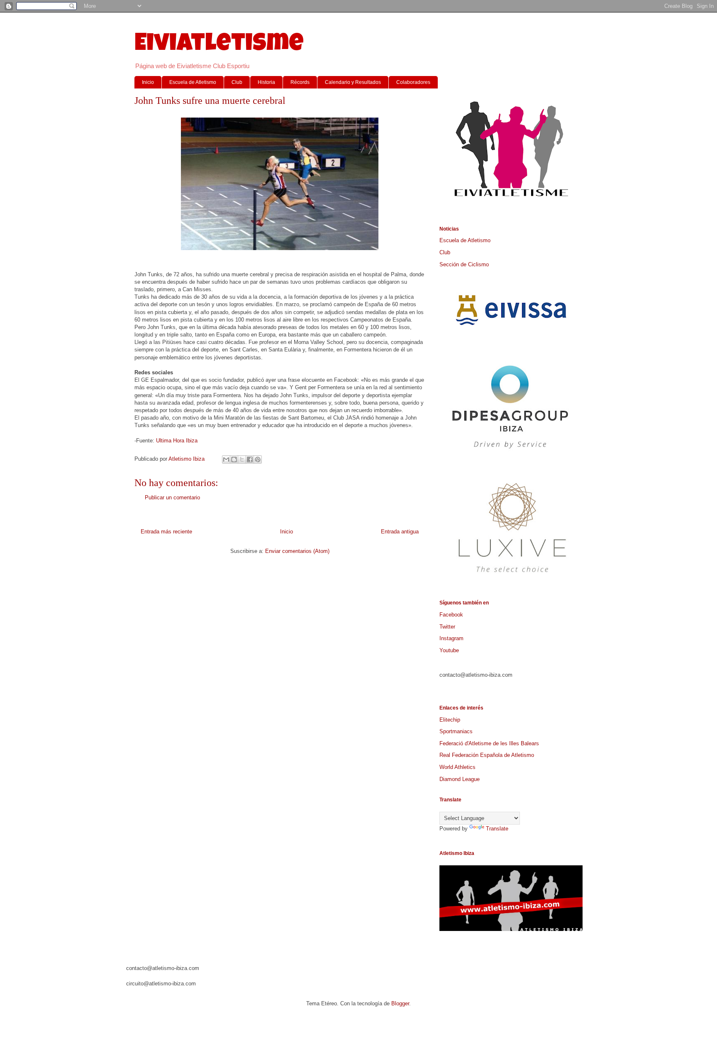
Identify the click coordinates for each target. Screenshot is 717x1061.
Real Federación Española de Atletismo (486, 755)
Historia (266, 82)
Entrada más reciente (166, 531)
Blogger (400, 1003)
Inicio (148, 82)
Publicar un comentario (172, 497)
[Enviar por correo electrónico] (226, 459)
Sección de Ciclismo (464, 264)
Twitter (447, 627)
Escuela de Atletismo (192, 82)
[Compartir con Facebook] (250, 459)
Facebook (451, 615)
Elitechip (449, 720)
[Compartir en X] (242, 459)
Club (237, 82)
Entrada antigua (400, 531)
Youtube (449, 650)
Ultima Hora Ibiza (177, 440)
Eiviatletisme (219, 45)
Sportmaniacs (456, 731)
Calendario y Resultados (353, 82)
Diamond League (459, 779)
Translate (497, 828)
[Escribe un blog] (234, 459)
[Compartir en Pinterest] (258, 459)
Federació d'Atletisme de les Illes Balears (489, 743)
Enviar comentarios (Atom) (297, 551)
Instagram (451, 638)
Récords (300, 82)
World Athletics (457, 767)
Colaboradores (413, 82)
